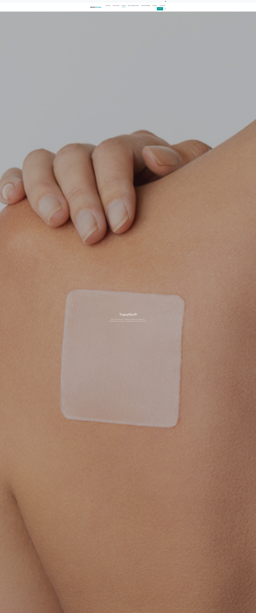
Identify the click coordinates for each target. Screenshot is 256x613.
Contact (160, 8)
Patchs (124, 5)
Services (108, 5)
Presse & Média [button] (145, 5)
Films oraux (116, 5)
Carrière (154, 5)
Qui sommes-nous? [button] (133, 5)
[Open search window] (165, 8)
